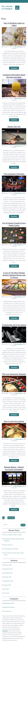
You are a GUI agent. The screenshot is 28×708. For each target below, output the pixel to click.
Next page (11, 517)
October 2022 (7, 577)
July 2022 (6, 589)
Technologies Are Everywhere (14, 325)
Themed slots (7, 611)
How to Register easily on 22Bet (14, 24)
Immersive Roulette (9, 607)
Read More (15, 68)
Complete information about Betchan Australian (14, 76)
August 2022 (7, 585)
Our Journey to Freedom (7, 7)
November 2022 (8, 573)
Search (23, 525)
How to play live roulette (14, 421)
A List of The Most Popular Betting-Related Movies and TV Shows (14, 275)
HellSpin (5, 631)
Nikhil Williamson (19, 47)
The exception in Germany (14, 174)
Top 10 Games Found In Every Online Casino (14, 224)
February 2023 (8, 565)
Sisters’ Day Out (14, 126)
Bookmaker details (9, 603)
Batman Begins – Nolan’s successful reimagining (14, 468)
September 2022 (8, 581)
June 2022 (6, 593)
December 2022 (8, 569)
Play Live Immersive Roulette (14, 374)
